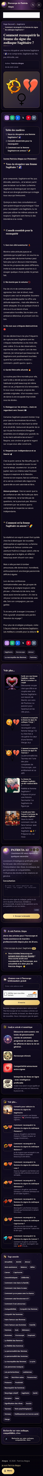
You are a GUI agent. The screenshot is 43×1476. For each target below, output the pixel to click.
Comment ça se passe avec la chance (19, 1293)
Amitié (18, 1262)
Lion (6, 1377)
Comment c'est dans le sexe (16, 1288)
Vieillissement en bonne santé (26, 1414)
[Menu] (39, 4)
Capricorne (18, 1272)
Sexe (17, 1398)
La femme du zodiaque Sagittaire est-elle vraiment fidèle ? (29, 782)
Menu (8, 1471)
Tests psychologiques (23, 1409)
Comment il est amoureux (15, 1304)
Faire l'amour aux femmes (15, 1319)
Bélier (32, 1267)
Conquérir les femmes (28, 1309)
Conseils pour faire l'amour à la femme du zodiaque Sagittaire (29, 814)
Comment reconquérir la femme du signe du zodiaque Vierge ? (29, 719)
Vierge (7, 1419)
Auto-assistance (11, 1267)
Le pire (32, 1361)
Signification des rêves (13, 1403)
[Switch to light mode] (33, 4)
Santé (35, 1393)
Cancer (7, 1272)
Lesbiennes (27, 1372)
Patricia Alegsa (17, 63)
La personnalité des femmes (16, 1351)
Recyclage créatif (11, 1393)
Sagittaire (21, 24)
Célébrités (25, 1277)
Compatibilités (10, 1309)
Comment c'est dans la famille (17, 1283)
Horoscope (20, 652)
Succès (28, 1403)
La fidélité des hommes (14, 1346)
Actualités (8, 1262)
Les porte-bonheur (12, 1372)
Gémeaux (25, 1330)
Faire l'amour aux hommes (15, 1325)
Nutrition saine (18, 1377)
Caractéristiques (11, 1277)
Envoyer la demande (21, 916)
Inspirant (31, 1335)
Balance (24, 1267)
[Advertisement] (21, 15)
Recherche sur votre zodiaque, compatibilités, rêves (19, 1439)
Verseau (8, 1414)
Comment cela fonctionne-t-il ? (17, 1299)
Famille (32, 1325)
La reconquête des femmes (15, 657)
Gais (16, 1330)
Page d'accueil (9, 24)
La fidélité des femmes (14, 1340)
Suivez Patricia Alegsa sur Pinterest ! (20, 159)
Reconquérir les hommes (14, 1388)
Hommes (8, 1335)
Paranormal (32, 1377)
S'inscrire (21, 1002)
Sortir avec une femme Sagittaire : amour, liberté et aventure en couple (29, 679)
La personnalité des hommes (16, 1356)
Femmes (33, 657)
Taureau (8, 1409)
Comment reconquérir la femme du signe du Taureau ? (29, 750)
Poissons (8, 1382)
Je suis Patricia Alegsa (17, 931)
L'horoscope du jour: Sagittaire (17, 948)
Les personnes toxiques (14, 1367)
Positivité (19, 1382)
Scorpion (8, 1398)
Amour (31, 652)
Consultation (9, 881)
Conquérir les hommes (14, 1314)
